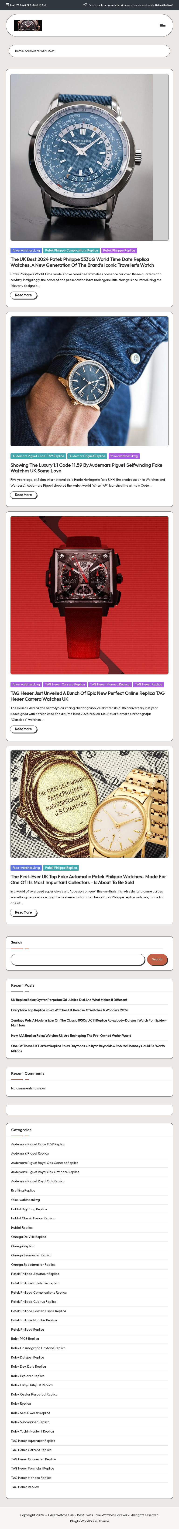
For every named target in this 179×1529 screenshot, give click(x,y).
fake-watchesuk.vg (26, 250)
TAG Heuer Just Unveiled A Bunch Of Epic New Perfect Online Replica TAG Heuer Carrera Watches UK (87, 696)
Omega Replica (22, 1246)
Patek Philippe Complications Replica (71, 250)
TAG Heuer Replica (148, 684)
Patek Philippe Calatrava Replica (35, 1283)
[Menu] (162, 25)
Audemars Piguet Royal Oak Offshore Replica (45, 1172)
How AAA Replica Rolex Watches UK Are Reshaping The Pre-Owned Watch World (71, 1035)
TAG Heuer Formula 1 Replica (32, 1468)
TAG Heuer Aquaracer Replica (33, 1441)
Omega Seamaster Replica (31, 1255)
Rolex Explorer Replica (28, 1376)
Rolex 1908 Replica (25, 1338)
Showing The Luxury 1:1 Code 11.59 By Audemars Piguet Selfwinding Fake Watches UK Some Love (86, 468)
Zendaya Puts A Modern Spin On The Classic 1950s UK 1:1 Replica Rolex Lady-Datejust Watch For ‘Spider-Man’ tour (89, 1023)
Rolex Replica (21, 1403)
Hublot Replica (22, 1227)
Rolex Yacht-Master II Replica (32, 1431)
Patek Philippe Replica (119, 250)
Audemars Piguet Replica (87, 456)
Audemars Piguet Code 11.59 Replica (38, 456)
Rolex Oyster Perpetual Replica (34, 1394)
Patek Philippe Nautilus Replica (34, 1320)
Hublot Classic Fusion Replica (33, 1218)
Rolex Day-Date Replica (28, 1366)
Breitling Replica (23, 1190)
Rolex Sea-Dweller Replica (30, 1413)
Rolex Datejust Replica (27, 1357)
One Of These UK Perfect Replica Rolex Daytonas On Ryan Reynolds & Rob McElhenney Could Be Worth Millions (88, 1048)
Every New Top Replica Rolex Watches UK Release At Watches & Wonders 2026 (69, 1010)
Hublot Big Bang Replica (29, 1209)
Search (16, 942)
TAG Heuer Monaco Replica (110, 684)
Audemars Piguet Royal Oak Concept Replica (44, 1163)
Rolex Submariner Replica (30, 1422)
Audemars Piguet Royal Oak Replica (38, 1181)
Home (19, 50)
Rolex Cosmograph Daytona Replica (38, 1348)
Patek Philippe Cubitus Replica (33, 1301)
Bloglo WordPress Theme (89, 1521)
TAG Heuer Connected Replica (33, 1459)
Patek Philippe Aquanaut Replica (35, 1274)
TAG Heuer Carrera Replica (65, 684)
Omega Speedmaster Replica (33, 1264)
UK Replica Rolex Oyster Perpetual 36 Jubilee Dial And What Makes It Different (69, 1000)
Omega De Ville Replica (28, 1237)
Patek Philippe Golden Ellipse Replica (38, 1311)
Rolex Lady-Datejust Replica (32, 1385)
